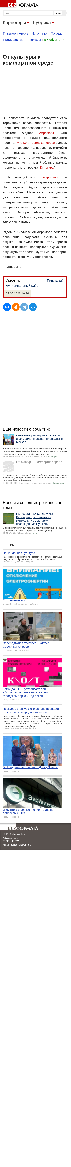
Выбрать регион (11, 841)
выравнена (51, 177)
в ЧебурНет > (54, 39)
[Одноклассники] (16, 307)
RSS (29, 845)
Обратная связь (10, 838)
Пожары (35, 39)
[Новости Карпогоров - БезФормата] (20, 4)
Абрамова (46, 133)
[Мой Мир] (33, 307)
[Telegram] (24, 307)
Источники (39, 33)
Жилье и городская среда (36, 142)
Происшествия (14, 39)
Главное (9, 33)
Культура (47, 167)
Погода (56, 33)
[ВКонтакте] (7, 307)
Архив (23, 33)
